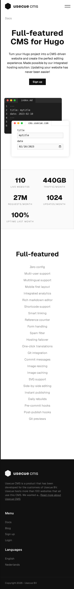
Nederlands (12, 564)
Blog (8, 528)
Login (8, 540)
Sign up (37, 81)
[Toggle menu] (67, 6)
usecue (25, 6)
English (9, 558)
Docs (8, 18)
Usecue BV (31, 583)
